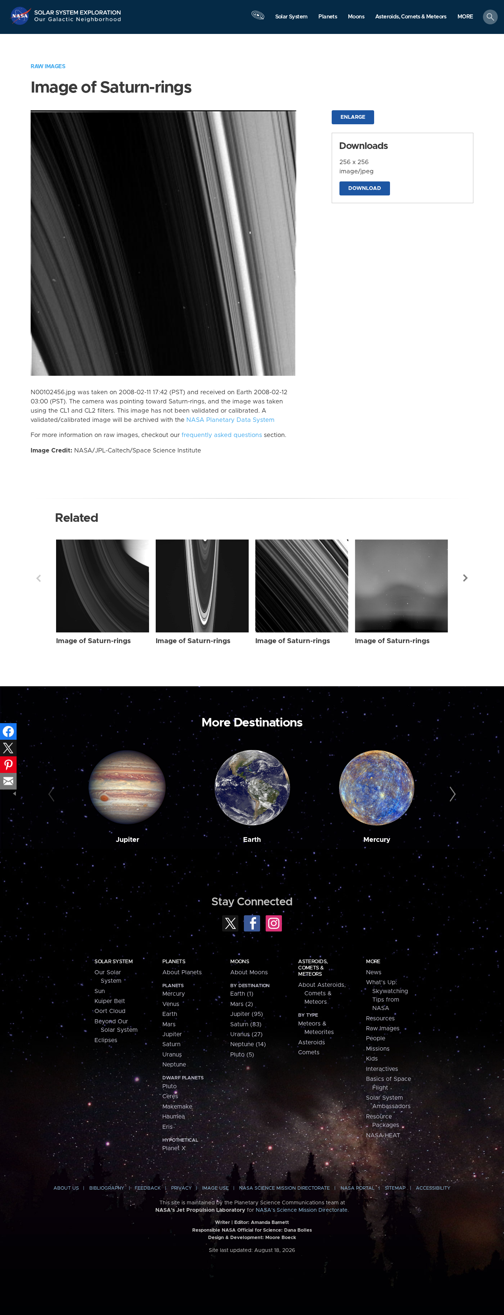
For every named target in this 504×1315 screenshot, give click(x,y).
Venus (170, 1004)
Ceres (170, 1096)
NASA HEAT (383, 1135)
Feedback (147, 1188)
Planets (173, 961)
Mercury (376, 839)
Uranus (172, 1055)
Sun (99, 991)
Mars (169, 1024)
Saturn (171, 1044)
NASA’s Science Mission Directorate (302, 1210)
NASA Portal (357, 1188)
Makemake (177, 1107)
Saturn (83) (246, 1024)
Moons (239, 961)
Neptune (174, 1065)
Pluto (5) (242, 1055)
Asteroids (311, 1042)
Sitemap (395, 1188)
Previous (38, 578)
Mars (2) (241, 1004)
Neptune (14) (248, 1044)
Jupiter (127, 839)
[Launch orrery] (258, 19)
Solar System (113, 961)
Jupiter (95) (246, 1014)
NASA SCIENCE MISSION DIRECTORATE (284, 1188)
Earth (252, 839)
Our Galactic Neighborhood (78, 21)
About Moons (249, 972)
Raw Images (48, 66)
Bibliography (106, 1188)
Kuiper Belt (109, 1001)
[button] (465, 17)
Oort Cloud (109, 1011)
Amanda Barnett (270, 1222)
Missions (378, 1049)
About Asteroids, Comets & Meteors (322, 993)
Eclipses (105, 1040)
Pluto (169, 1086)
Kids (372, 1059)
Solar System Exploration (78, 10)
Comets (309, 1052)
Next (465, 578)
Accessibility (433, 1188)
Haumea (173, 1117)
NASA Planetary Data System (230, 420)
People (375, 1038)
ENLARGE (353, 117)
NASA (21, 16)
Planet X (174, 1148)
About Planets (182, 972)
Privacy (181, 1188)
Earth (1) (241, 994)
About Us (66, 1188)
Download (364, 188)
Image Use (215, 1188)
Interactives (382, 1069)
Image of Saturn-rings (93, 641)
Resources (380, 1018)
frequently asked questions (222, 435)
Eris (167, 1127)
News (374, 972)
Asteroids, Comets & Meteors (313, 968)
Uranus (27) (246, 1034)
